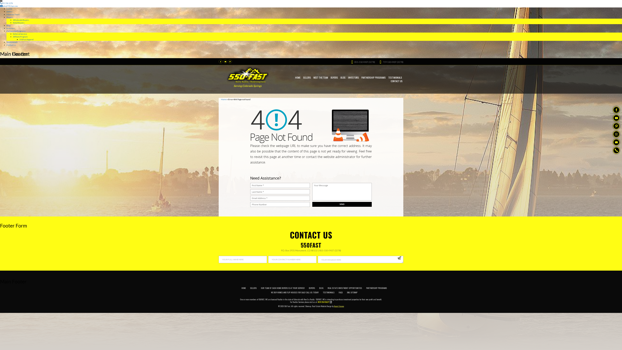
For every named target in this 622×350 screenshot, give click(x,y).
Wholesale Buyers (21, 20)
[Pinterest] (230, 62)
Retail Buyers (18, 23)
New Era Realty (323, 302)
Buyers (9, 17)
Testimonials (12, 42)
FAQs (341, 292)
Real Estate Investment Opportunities (345, 288)
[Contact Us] (616, 142)
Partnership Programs (16, 31)
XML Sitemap (352, 292)
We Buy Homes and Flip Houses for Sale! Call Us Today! (295, 292)
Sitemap (308, 306)
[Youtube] (225, 62)
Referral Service (20, 34)
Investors (10, 28)
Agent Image (339, 306)
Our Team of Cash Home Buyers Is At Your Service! (283, 288)
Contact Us (11, 45)
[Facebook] (221, 62)
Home (9, 9)
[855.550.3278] (616, 150)
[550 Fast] (248, 74)
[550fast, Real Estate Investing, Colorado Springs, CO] (396, 291)
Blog (8, 25)
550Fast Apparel (26, 39)
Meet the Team (13, 14)
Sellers (9, 11)
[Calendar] (616, 134)
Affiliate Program (20, 36)
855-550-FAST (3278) (330, 250)
